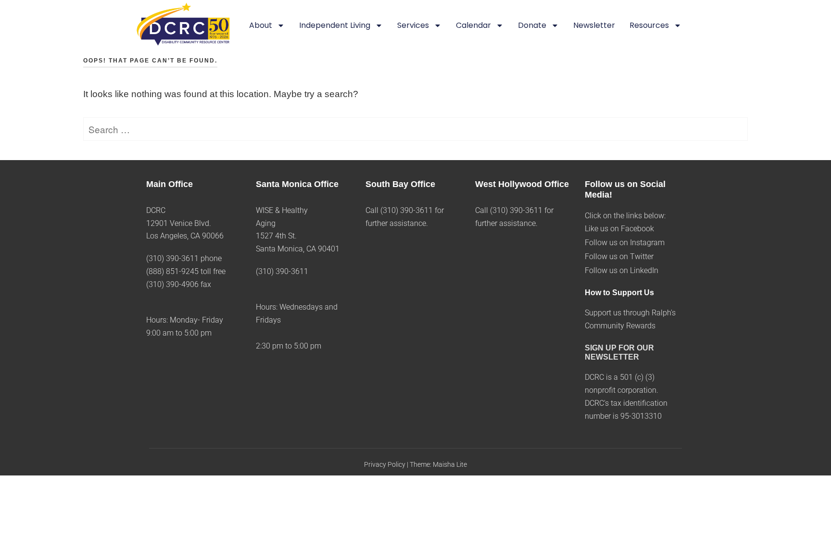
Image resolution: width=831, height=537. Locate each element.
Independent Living (334, 25)
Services (413, 25)
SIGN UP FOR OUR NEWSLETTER (619, 352)
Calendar (473, 25)
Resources (649, 25)
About (260, 25)
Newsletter (594, 25)
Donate (532, 25)
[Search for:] (415, 130)
